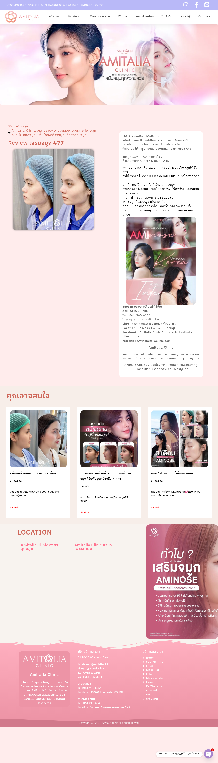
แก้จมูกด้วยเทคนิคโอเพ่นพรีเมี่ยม (33, 473)
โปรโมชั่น (167, 17)
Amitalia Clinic (23, 130)
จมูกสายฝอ (80, 130)
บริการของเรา (97, 17)
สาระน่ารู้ (185, 17)
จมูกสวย (64, 130)
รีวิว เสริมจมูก (18, 126)
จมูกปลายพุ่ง (46, 130)
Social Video (145, 17)
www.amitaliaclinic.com (154, 341)
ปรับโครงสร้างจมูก (51, 134)
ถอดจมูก (29, 134)
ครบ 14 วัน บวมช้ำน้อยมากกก (172, 473)
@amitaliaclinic (100, 664)
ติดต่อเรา (204, 17)
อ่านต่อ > (14, 507)
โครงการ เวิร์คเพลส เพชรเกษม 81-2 (110, 707)
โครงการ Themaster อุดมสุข (106, 692)
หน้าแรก (54, 17)
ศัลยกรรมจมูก (76, 134)
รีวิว (120, 17)
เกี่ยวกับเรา (74, 17)
